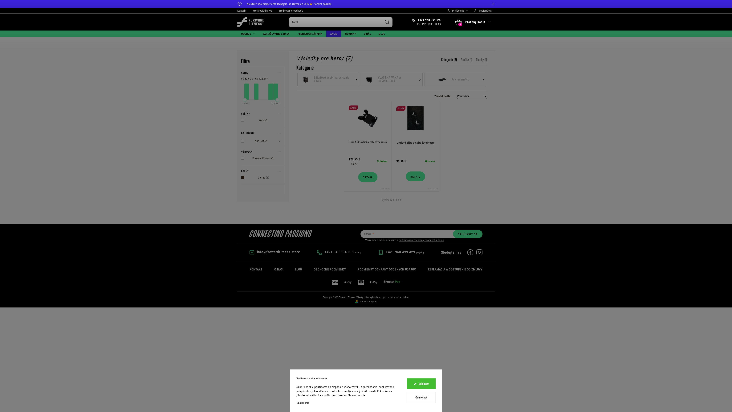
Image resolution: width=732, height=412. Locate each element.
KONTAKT (256, 269)
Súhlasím (424, 383)
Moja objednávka (263, 10)
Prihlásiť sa (468, 234)
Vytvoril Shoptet (368, 301)
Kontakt (241, 10)
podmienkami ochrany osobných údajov (421, 240)
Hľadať (387, 22)
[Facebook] (470, 252)
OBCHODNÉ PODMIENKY (330, 269)
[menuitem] (248, 34)
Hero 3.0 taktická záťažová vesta (368, 142)
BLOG (298, 269)
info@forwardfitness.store (278, 252)
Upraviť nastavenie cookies (395, 297)
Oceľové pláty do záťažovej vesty (415, 142)
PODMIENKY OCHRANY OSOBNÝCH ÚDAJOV (387, 269)
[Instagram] (479, 252)
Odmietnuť (421, 397)
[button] (391, 96)
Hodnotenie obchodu (291, 10)
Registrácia (485, 10)
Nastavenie (302, 403)
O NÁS (278, 269)
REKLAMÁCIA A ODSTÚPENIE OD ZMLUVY (455, 269)
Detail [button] (368, 177)
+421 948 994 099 (429, 20)
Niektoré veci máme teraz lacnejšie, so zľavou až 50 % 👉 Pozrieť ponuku (289, 4)
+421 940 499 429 (401, 252)
